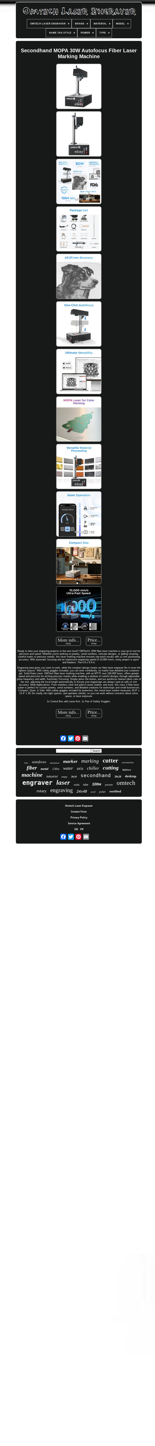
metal (44, 769)
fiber (32, 768)
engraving (61, 790)
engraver (37, 782)
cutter (110, 760)
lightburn (126, 770)
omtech (126, 782)
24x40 (82, 791)
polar (102, 791)
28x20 (74, 776)
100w (96, 784)
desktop (130, 776)
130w (55, 769)
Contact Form (79, 811)
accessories (128, 762)
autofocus (39, 762)
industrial (52, 776)
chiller (93, 768)
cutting (111, 768)
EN (76, 829)
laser (63, 782)
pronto (109, 784)
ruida (76, 784)
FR (81, 829)
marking (90, 761)
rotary (41, 790)
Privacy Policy (79, 817)
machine (32, 774)
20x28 (118, 776)
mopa (64, 777)
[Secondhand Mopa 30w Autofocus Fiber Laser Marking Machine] (79, 86)
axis (80, 768)
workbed (115, 791)
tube (85, 784)
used (93, 791)
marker (70, 761)
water (68, 768)
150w (26, 763)
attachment (54, 763)
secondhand (96, 775)
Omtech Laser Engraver (79, 805)
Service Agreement (79, 823)
